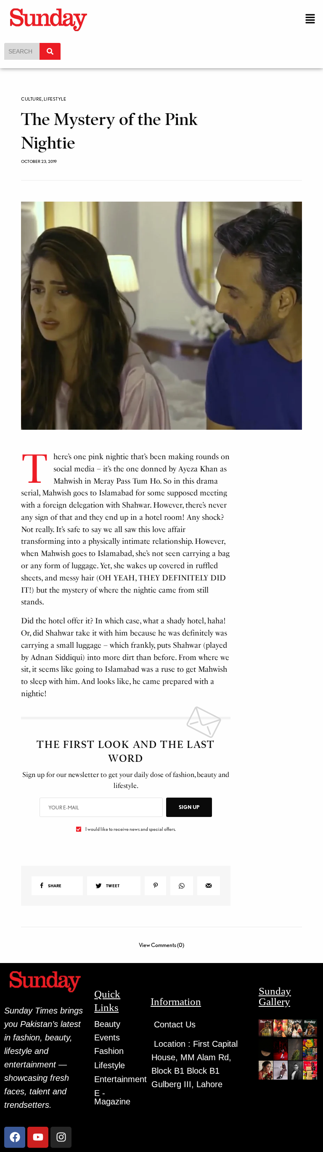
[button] (310, 19)
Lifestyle (55, 99)
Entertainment (120, 1079)
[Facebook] (14, 1137)
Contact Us (175, 1024)
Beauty (107, 1024)
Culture (31, 99)
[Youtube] (37, 1137)
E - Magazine (112, 1097)
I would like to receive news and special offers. (130, 829)
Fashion (109, 1051)
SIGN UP (189, 807)
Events (107, 1037)
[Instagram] (60, 1137)
